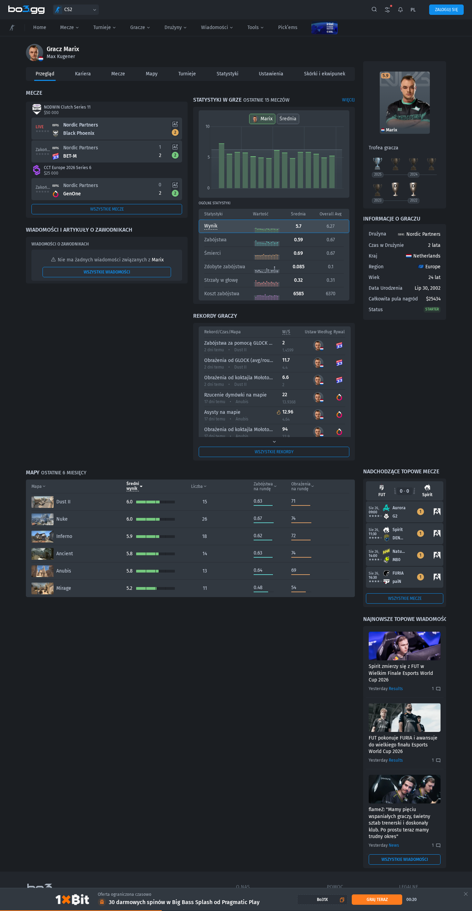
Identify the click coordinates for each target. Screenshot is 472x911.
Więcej (348, 99)
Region (376, 267)
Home (39, 27)
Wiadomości (214, 27)
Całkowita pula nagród (393, 299)
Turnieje (102, 27)
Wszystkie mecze (107, 209)
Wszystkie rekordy (274, 451)
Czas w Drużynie (386, 245)
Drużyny (173, 27)
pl (413, 10)
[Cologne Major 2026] (324, 28)
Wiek (374, 277)
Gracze (137, 27)
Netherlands (427, 256)
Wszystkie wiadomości (107, 272)
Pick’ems (288, 27)
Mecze (67, 27)
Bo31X (322, 899)
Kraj (373, 256)
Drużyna (377, 234)
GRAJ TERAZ (377, 899)
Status (376, 310)
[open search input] (374, 9)
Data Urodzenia (386, 288)
